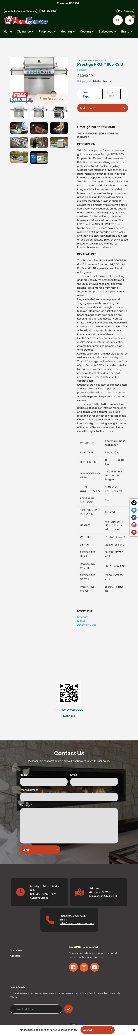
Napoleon (82, 69)
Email (74, 774)
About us (15, 955)
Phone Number (29, 789)
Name (24, 774)
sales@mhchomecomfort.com (20, 11)
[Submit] (68, 1008)
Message (26, 805)
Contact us (16, 950)
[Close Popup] (134, 1030)
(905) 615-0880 (48, 11)
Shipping (82, 81)
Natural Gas (111, 94)
